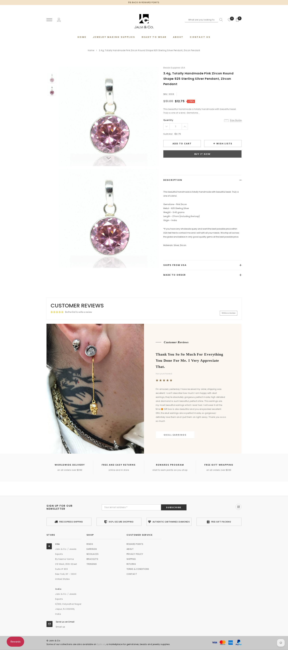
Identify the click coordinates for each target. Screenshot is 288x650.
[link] (51, 78)
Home (91, 50)
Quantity (168, 120)
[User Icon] (59, 19)
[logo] (144, 20)
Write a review (229, 313)
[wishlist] (229, 20)
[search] (220, 19)
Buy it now (202, 154)
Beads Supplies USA (174, 67)
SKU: (165, 94)
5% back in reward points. (144, 2)
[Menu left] (49, 20)
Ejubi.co (101, 644)
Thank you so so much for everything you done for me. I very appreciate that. (189, 360)
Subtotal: (168, 133)
